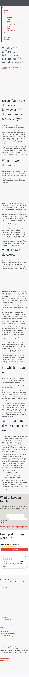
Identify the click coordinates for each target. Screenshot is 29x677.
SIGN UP (2, 522)
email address (4, 519)
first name (3, 515)
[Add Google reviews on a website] (26, 568)
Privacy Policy (4, 658)
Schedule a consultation (19, 582)
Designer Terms (5, 660)
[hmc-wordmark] (16, 23)
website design (9, 67)
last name (3, 517)
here (6, 484)
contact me (8, 488)
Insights (11, 66)
